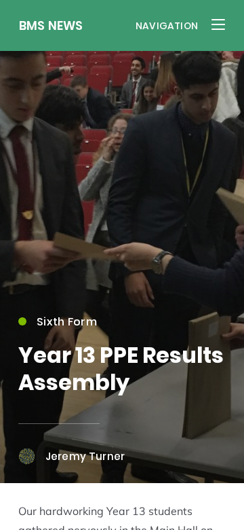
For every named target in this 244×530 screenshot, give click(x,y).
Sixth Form (67, 322)
